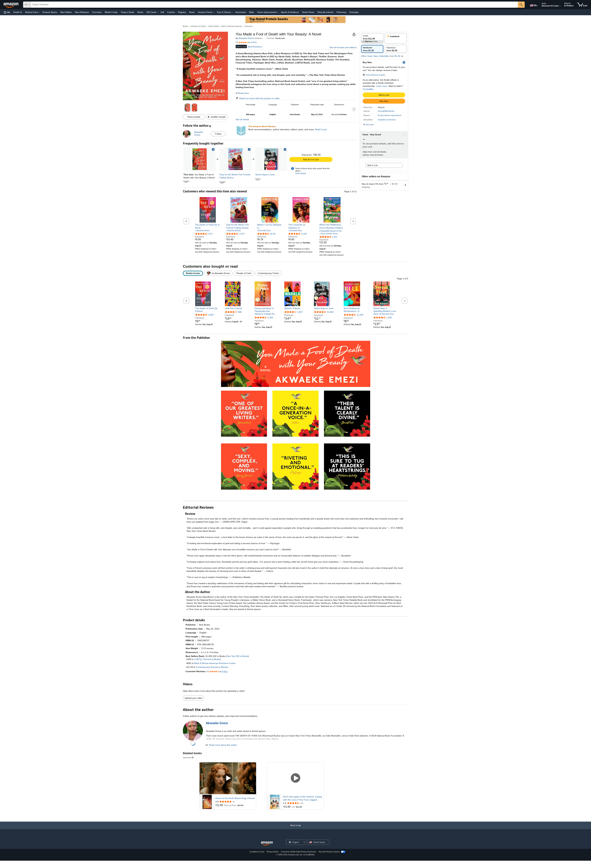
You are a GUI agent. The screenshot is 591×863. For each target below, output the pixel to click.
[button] (6, 12)
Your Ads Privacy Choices (329, 852)
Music (192, 12)
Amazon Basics (49, 12)
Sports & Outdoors (290, 12)
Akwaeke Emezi (246, 38)
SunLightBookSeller (386, 111)
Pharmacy (341, 12)
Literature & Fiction (198, 26)
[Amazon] (11, 4)
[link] (235, 159)
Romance (249, 26)
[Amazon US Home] (267, 843)
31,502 (330, 312)
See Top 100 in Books (237, 656)
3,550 (211, 315)
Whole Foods (111, 12)
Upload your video (193, 698)
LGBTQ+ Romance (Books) (207, 659)
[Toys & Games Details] (232, 12)
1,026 (389, 317)
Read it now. (321, 129)
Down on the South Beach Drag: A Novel (235, 798)
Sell (162, 12)
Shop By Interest (325, 12)
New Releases (82, 12)
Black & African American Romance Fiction (214, 663)
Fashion (171, 12)
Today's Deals (127, 12)
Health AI (17, 12)
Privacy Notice (273, 852)
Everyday (354, 12)
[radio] (372, 38)
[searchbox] (274, 5)
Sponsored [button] (187, 757)
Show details (300, 173)
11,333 (360, 315)
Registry (182, 12)
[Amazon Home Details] (213, 12)
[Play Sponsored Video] (227, 778)
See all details (242, 119)
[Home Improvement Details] (278, 12)
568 (239, 312)
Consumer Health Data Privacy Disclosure (298, 852)
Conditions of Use (256, 852)
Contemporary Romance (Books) (212, 667)
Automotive (240, 12)
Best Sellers (66, 12)
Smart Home (308, 12)
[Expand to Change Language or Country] (304, 842)
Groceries (97, 12)
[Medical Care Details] (39, 12)
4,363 (270, 317)
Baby (251, 12)
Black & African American (231, 26)
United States (213, 26)
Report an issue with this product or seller (259, 98)
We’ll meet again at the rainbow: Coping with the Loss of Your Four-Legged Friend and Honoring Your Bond (302, 798)
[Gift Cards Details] (157, 12)
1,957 (300, 312)
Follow (218, 134)
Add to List (372, 165)
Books (140, 12)
